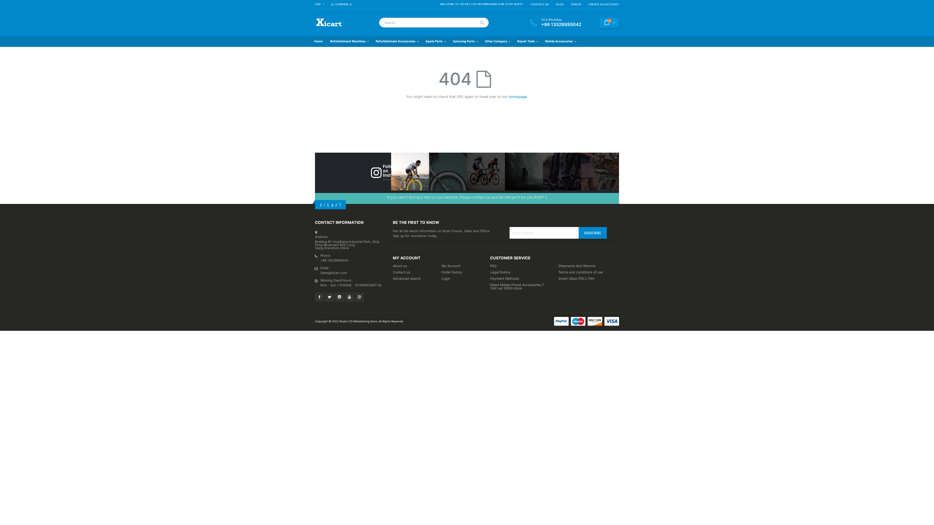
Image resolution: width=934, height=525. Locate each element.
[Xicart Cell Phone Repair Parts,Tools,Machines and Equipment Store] (328, 23)
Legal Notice (500, 272)
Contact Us (540, 4)
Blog (560, 4)
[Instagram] (359, 297)
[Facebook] (319, 297)
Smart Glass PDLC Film (576, 278)
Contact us (401, 272)
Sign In (576, 4)
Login (445, 278)
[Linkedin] (339, 297)
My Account (450, 266)
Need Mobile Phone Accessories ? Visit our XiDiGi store (517, 286)
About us (400, 266)
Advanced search (407, 278)
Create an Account (603, 4)
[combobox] (434, 22)
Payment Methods (504, 278)
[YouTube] (349, 297)
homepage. (518, 96)
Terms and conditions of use (580, 272)
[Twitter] (329, 297)
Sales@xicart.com (333, 273)
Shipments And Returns (576, 266)
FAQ (493, 266)
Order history (451, 272)
